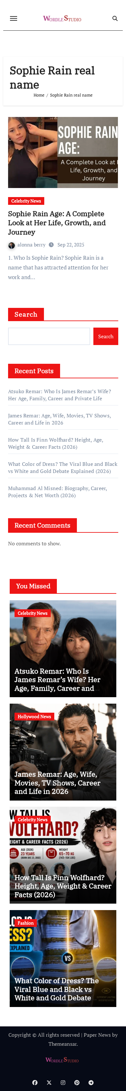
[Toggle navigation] (13, 18)
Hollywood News (34, 716)
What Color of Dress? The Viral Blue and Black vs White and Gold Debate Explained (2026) (62, 467)
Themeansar (62, 1043)
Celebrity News (26, 201)
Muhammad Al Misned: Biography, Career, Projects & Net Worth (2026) (57, 492)
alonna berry (32, 244)
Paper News (97, 1034)
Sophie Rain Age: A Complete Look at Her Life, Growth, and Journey (57, 222)
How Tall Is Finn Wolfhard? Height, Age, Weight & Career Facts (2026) (55, 443)
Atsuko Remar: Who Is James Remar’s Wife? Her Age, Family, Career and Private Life (59, 395)
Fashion (26, 923)
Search (26, 314)
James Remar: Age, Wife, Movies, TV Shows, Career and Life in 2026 (59, 419)
